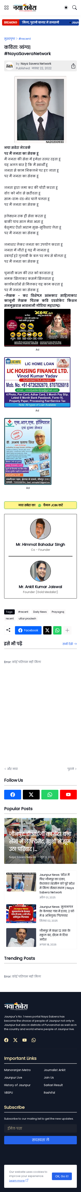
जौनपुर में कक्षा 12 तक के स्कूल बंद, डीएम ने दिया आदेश (54, 935)
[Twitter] (47, 630)
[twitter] (31, 794)
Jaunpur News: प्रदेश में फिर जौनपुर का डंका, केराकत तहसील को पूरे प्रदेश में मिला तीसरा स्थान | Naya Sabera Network (57, 883)
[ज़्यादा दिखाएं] (67, 630)
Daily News (40, 612)
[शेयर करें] (72, 66)
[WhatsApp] (57, 630)
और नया (12, 769)
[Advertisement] (40, 718)
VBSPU (8, 1093)
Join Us (49, 1077)
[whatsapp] (49, 794)
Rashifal (49, 1093)
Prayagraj (58, 612)
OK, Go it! (62, 1176)
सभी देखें (68, 644)
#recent (24, 39)
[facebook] (12, 794)
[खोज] (74, 7)
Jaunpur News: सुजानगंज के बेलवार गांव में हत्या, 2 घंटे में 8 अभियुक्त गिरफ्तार (56, 911)
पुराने (71, 769)
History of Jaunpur (17, 1085)
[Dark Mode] (66, 7)
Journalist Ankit (55, 1070)
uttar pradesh (27, 618)
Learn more (17, 1181)
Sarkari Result (53, 1085)
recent (10, 618)
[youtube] (68, 794)
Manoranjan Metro (17, 1070)
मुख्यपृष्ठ (9, 39)
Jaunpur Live (13, 1077)
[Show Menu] (6, 7)
